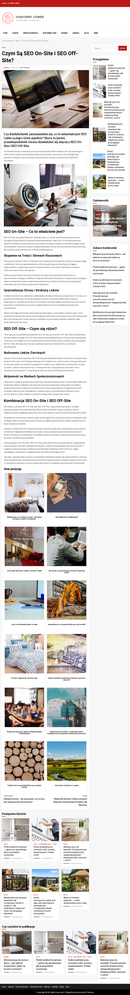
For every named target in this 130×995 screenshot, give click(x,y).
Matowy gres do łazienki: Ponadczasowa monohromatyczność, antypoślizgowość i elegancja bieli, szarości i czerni (75, 829)
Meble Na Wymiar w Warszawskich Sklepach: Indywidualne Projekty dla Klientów (70, 800)
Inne (96, 33)
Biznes (64, 33)
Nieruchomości (30, 33)
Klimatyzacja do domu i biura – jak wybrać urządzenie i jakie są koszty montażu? (109, 257)
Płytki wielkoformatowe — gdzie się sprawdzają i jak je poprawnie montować (15, 829)
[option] (110, 222)
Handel (75, 33)
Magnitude (70, 992)
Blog (86, 33)
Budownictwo (49, 33)
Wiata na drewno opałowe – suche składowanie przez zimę (75, 880)
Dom (5, 33)
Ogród (15, 33)
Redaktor (6, 68)
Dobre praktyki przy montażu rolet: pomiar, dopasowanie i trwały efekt (45, 829)
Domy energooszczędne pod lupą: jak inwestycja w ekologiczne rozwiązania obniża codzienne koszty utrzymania (45, 880)
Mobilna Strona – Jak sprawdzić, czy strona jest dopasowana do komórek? (24, 798)
